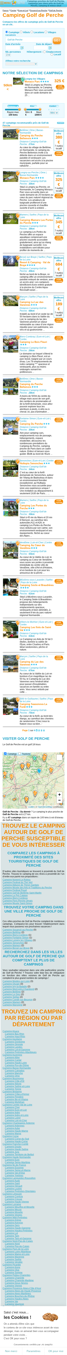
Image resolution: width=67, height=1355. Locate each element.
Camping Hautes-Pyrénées (18, 1230)
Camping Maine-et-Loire (17, 1254)
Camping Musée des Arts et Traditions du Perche (27, 887)
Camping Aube (12, 1128)
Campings (14, 32)
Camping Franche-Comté (15, 1144)
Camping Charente (14, 1278)
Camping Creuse (13, 1199)
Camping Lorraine (12, 1204)
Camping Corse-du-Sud (17, 1139)
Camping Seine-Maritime (17, 1162)
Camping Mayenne (14, 1257)
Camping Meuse (13, 1209)
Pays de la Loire (29, 582)
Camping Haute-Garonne (18, 1228)
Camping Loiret (12, 1118)
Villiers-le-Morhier (29, 622)
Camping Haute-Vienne (17, 1201)
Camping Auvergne (12, 1055)
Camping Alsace (11, 1031)
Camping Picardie (12, 1264)
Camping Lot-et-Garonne (17, 1049)
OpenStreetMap (45, 807)
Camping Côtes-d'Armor (17, 1094)
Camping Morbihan (14, 1102)
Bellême (24, 130)
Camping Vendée (14, 1262)
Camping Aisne (12, 1267)
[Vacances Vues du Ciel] (18, 2)
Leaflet (31, 807)
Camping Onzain (11, 984)
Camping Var (11, 1301)
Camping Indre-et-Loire (16, 1115)
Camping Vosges (13, 1215)
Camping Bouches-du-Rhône (20, 1296)
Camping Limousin (12, 1194)
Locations (39, 32)
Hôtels (26, 32)
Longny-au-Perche (29, 172)
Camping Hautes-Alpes (16, 1298)
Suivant (60, 123)
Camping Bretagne (12, 1091)
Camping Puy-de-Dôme (17, 1065)
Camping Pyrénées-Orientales (20, 1191)
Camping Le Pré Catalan (15, 895)
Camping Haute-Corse (16, 1141)
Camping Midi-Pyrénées (15, 1217)
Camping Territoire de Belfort (19, 1154)
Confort (52, 106)
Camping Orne (12, 1076)
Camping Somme (14, 1272)
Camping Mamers (12, 945)
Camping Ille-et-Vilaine (16, 1099)
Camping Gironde (14, 1044)
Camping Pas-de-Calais (17, 1246)
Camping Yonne (13, 1089)
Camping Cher (12, 1107)
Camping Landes (13, 1047)
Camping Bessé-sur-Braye (16, 948)
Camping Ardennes (14, 1125)
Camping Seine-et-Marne (18, 1170)
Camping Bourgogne (13, 1078)
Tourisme (26, 754)
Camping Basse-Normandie (17, 1068)
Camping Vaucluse (14, 1304)
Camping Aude (12, 1180)
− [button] (59, 800)
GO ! (57, 40)
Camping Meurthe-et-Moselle (19, 1207)
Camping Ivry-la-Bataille (15, 986)
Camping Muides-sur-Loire (16, 981)
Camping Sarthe (13, 1259)
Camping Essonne (14, 1167)
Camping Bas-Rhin (14, 1034)
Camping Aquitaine (12, 1039)
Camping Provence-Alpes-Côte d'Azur (22, 1288)
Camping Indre (12, 1112)
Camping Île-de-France (14, 1165)
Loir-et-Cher (37, 542)
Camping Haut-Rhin (15, 1036)
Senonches (25, 460)
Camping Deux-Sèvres (16, 1283)
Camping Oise (12, 1270)
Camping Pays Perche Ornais (18, 900)
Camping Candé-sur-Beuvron (18, 999)
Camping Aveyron (14, 1222)
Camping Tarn (12, 1236)
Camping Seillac (11, 997)
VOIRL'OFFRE (60, 87)
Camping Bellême (12, 932)
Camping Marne (13, 1133)
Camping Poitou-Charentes (16, 1275)
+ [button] (59, 794)
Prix (32, 106)
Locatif (57, 54)
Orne (32, 130)
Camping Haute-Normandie (17, 1157)
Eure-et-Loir (43, 336)
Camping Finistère (14, 1097)
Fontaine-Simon (28, 418)
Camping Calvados (14, 1070)
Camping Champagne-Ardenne (19, 1123)
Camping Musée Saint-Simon (17, 903)
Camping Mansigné (13, 1005)
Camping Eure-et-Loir (16, 1110)
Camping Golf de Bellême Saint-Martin (22, 893)
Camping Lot (11, 1233)
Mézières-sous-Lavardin (32, 579)
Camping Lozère (13, 1188)
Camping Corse (11, 1136)
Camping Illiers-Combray (15, 935)
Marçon (23, 296)
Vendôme (24, 542)
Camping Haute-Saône (16, 1149)
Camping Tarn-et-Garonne (18, 1238)
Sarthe (33, 214)
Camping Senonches (13, 943)
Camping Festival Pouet (15, 890)
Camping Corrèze (14, 1196)
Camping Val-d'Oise (15, 1173)
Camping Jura (12, 1152)
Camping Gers (12, 1225)
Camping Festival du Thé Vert (17, 882)
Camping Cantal (13, 1060)
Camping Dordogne (15, 1041)
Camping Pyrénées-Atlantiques (20, 1052)
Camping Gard (12, 1183)
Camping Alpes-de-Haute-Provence (23, 1291)
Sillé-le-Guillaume (29, 698)
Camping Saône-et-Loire (17, 1086)
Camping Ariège (13, 1220)
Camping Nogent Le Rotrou (17, 879)
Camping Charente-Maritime (19, 1280)
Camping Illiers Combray (15, 898)
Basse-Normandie (29, 175)
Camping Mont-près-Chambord (18, 989)
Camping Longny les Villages (17, 940)
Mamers (24, 214)
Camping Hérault (13, 1186)
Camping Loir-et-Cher (16, 1120)
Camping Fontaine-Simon (16, 937)
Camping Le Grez (11, 994)
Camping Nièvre (13, 1083)
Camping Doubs (13, 1146)
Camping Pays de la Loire (16, 1249)
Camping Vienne (13, 1285)
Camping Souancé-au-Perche (18, 929)
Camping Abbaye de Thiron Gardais (21, 885)
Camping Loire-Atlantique (18, 1251)
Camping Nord (12, 1243)
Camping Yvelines (14, 1175)
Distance (12, 106)
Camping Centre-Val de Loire (17, 1104)
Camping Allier (12, 1057)
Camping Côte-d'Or (14, 1081)
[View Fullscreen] (59, 757)
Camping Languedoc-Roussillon (19, 1178)
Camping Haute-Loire (16, 1062)
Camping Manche (14, 1073)
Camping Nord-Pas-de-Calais (18, 1241)
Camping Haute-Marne (16, 1131)
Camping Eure (12, 1159)
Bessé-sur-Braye (28, 257)
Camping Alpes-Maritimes (18, 1293)
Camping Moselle (14, 1212)
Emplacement (53, 52)
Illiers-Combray (27, 336)
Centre (23, 339)
